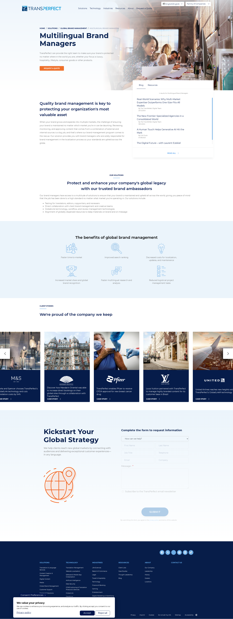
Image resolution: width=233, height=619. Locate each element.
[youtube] (173, 552)
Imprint (142, 615)
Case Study (52, 399)
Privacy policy (24, 612)
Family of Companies (196, 4)
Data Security (70, 584)
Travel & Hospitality (98, 578)
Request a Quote (144, 8)
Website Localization (73, 571)
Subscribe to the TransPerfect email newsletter (150, 491)
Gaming (95, 589)
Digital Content (45, 579)
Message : (126, 466)
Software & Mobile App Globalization (74, 576)
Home (42, 28)
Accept (87, 613)
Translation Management (74, 568)
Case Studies (123, 571)
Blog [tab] (141, 85)
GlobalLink (69, 593)
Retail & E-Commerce (99, 571)
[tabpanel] (116, 45)
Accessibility (189, 615)
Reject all (102, 613)
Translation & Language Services (48, 569)
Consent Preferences (32, 595)
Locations (148, 582)
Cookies (151, 615)
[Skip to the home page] (41, 8)
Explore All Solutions (47, 593)
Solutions (82, 8)
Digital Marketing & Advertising (103, 596)
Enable (197, 617)
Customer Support (46, 589)
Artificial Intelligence (73, 580)
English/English (173, 4)
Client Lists (122, 568)
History (147, 575)
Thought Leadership (126, 575)
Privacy (133, 615)
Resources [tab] (152, 85)
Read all (171, 153)
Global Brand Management (73, 28)
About (131, 8)
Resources (120, 8)
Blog (120, 578)
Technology (95, 8)
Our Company (149, 568)
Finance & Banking (98, 585)
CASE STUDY (151, 399)
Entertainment (97, 592)
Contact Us (176, 563)
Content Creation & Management (46, 574)
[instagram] (179, 552)
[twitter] (167, 552)
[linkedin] (185, 552)
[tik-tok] (191, 552)
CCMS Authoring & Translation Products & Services (76, 588)
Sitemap (178, 615)
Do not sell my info (164, 615)
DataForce (69, 597)
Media (42, 582)
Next (228, 353)
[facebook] (162, 552)
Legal (94, 575)
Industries (108, 8)
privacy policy (154, 520)
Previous (5, 353)
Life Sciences (96, 568)
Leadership (149, 571)
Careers (147, 578)
